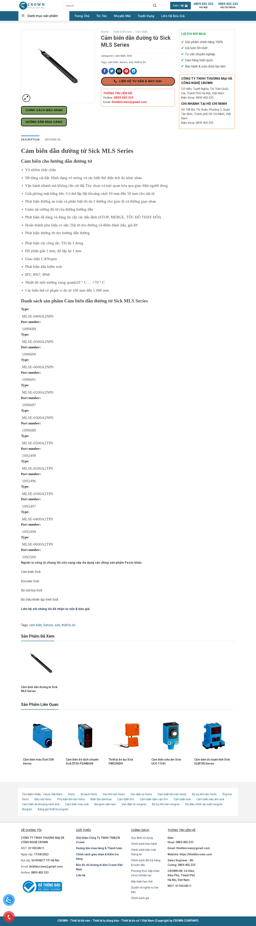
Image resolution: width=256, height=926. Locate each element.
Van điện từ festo (141, 794)
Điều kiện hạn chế (141, 881)
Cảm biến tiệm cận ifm (154, 799)
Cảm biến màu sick (77, 804)
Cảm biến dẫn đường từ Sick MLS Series (39, 689)
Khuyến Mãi (122, 16)
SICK (129, 55)
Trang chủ (81, 16)
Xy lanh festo (89, 794)
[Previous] (23, 743)
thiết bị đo (140, 62)
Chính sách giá (140, 898)
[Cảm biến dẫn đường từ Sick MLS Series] (41, 663)
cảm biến (113, 62)
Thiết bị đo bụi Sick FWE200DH (121, 761)
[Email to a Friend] (119, 71)
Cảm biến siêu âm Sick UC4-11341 (166, 761)
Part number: (31, 322)
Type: (25, 309)
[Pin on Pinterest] (126, 71)
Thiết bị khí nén (122, 31)
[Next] (233, 743)
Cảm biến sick (182, 799)
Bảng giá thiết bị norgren (53, 809)
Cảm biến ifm (125, 799)
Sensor (123, 62)
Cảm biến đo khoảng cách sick (41, 804)
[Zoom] (26, 98)
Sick (38, 572)
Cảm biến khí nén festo (172, 794)
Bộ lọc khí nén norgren (166, 804)
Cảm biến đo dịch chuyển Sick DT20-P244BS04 (82, 761)
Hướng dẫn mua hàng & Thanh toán (99, 848)
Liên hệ (80, 875)
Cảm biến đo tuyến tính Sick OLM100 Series (212, 761)
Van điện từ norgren (134, 804)
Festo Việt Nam (52, 794)
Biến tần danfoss (101, 799)
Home (105, 31)
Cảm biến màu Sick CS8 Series (38, 761)
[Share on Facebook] (104, 71)
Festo (72, 794)
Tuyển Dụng (146, 16)
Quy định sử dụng (142, 837)
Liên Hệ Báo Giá (173, 16)
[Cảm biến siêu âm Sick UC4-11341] (170, 735)
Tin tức (101, 16)
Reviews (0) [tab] (52, 139)
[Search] (155, 5)
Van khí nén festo (114, 794)
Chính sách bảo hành (144, 843)
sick (131, 62)
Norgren (27, 809)
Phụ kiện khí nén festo (71, 799)
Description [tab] (30, 139)
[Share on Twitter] (112, 71)
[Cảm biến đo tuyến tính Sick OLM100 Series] (213, 735)
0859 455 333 (228, 5)
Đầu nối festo (43, 799)
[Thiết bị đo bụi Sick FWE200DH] (128, 735)
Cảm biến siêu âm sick (210, 799)
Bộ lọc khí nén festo (204, 794)
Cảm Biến (142, 31)
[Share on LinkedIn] (133, 71)
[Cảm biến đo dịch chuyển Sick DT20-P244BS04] (85, 735)
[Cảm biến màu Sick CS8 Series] (42, 735)
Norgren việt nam (105, 804)
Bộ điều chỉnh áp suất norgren (204, 804)
